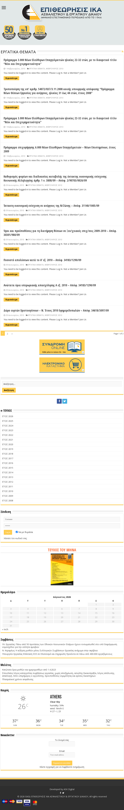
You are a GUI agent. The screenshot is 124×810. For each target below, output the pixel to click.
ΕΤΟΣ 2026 (7, 416)
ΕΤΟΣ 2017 (7, 458)
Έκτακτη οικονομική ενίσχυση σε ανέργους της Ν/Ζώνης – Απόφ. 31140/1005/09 (51, 206)
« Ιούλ (5, 629)
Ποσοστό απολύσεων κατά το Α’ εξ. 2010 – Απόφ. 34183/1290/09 (42, 260)
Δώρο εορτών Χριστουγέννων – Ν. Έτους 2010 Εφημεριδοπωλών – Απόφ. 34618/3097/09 (56, 310)
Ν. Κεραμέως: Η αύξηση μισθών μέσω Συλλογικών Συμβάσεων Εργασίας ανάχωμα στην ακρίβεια (50, 650)
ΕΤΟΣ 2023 (7, 430)
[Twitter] (64, 401)
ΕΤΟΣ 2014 (7, 472)
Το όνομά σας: (62, 740)
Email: (62, 751)
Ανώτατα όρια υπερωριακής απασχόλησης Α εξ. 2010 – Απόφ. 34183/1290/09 (50, 285)
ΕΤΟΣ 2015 (7, 467)
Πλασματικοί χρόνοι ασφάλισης (17, 679)
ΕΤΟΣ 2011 (7, 486)
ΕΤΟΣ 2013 (7, 477)
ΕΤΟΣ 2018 (7, 453)
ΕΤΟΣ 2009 (7, 495)
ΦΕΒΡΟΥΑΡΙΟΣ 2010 (54, 68)
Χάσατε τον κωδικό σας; (15, 538)
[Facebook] (59, 401)
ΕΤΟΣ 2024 (7, 425)
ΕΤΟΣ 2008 (7, 500)
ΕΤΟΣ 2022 (7, 435)
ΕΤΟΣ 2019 (7, 449)
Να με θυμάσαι (25, 532)
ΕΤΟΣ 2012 (7, 481)
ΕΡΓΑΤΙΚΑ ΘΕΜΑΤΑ (37, 68)
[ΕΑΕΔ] (62, 12)
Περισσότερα (11, 78)
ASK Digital (69, 789)
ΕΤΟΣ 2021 (7, 439)
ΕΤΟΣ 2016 (7, 463)
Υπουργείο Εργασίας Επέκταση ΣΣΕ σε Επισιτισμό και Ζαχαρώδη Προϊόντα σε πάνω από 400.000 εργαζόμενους (57, 653)
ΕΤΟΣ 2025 (7, 420)
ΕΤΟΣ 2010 (7, 491)
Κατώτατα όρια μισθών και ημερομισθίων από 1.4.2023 (29, 669)
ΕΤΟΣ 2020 (7, 444)
